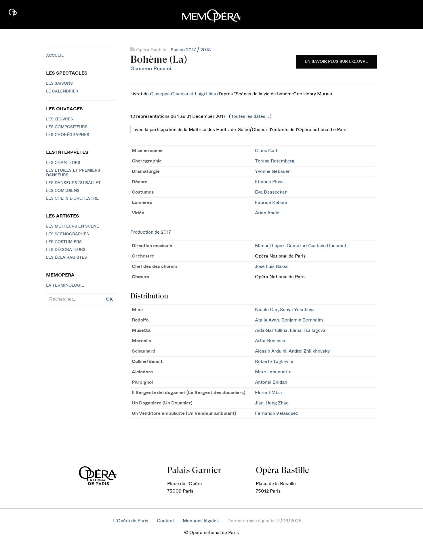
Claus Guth (267, 150)
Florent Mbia (268, 392)
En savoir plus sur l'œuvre (336, 62)
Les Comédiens (62, 191)
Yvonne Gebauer (272, 171)
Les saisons (59, 84)
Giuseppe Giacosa (169, 94)
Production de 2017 (150, 232)
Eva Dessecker (271, 192)
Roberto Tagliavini (274, 361)
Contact (165, 520)
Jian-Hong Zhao (272, 403)
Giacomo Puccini (150, 68)
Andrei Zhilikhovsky (309, 351)
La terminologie (65, 285)
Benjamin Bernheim (302, 320)
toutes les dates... (250, 116)
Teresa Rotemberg (274, 161)
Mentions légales (201, 520)
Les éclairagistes (66, 258)
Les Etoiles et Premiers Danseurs (73, 173)
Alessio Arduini (270, 351)
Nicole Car (266, 309)
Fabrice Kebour (271, 202)
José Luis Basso (272, 266)
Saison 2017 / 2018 (191, 50)
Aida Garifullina (271, 330)
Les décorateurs (65, 250)
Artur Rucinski (270, 340)
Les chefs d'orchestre (72, 198)
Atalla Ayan (267, 320)
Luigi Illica (205, 94)
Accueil (55, 56)
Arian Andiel (268, 213)
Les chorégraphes (67, 135)
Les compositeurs (66, 127)
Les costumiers (64, 242)
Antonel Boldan (271, 382)
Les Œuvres (59, 119)
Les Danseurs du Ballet (73, 183)
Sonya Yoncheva (297, 309)
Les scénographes (67, 234)
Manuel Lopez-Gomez (278, 245)
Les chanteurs (63, 163)
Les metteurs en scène (72, 226)
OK (109, 299)
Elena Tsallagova (307, 330)
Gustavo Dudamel (327, 245)
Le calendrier (62, 91)
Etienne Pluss (269, 181)
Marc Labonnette (273, 372)
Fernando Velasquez (276, 413)
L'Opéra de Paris (130, 520)
